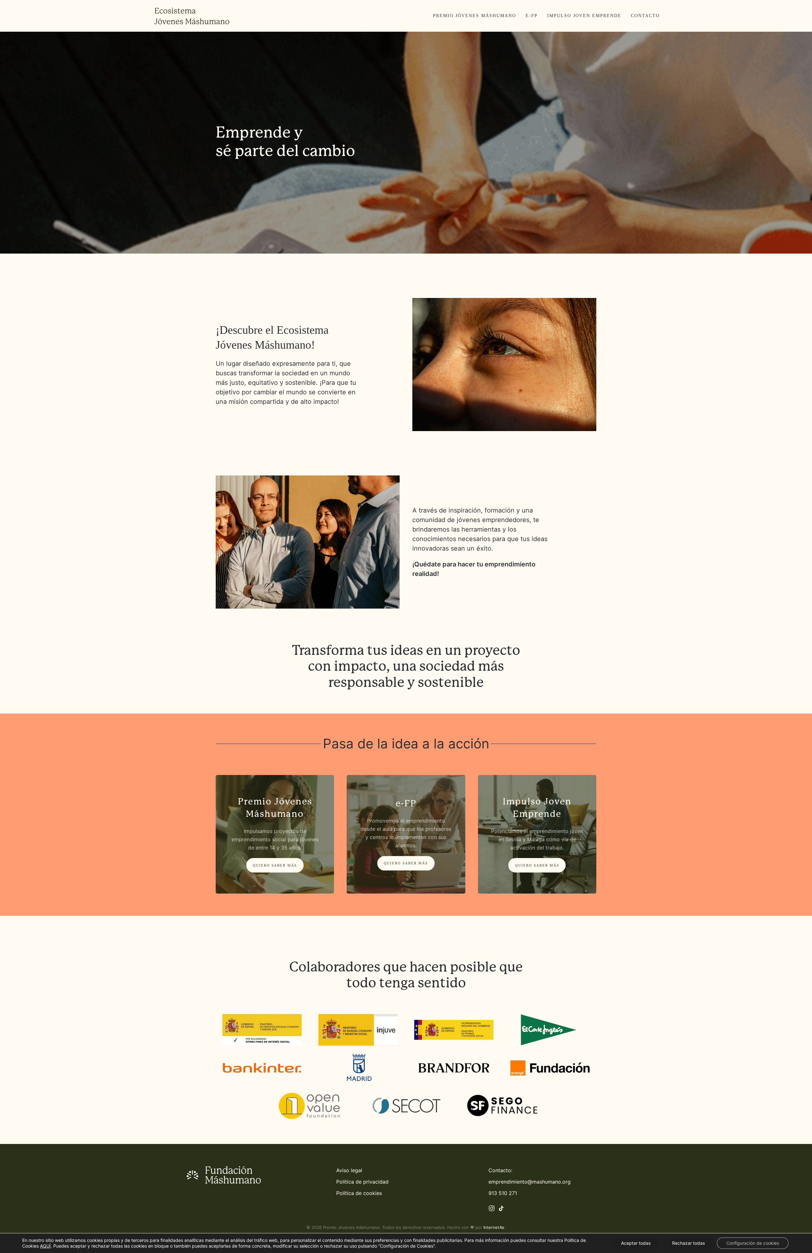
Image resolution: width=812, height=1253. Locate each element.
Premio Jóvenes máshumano (351, 1227)
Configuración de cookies (752, 1243)
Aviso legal (349, 1170)
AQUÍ (45, 1246)
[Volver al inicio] (192, 16)
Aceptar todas (636, 1243)
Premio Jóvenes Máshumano (474, 15)
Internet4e (493, 1227)
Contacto (645, 15)
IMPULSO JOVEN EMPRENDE (584, 15)
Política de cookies (359, 1193)
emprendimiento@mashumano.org (529, 1182)
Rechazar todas (688, 1243)
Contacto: (500, 1170)
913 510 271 (502, 1193)
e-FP (532, 15)
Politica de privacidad (362, 1182)
